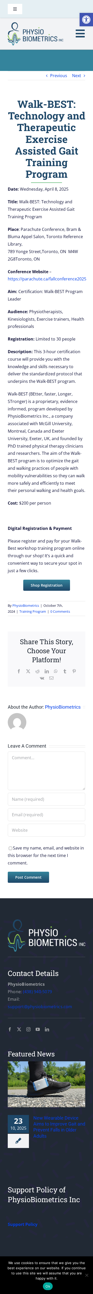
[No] (86, 1275)
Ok (47, 1286)
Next (76, 75)
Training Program (32, 611)
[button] (86, 19)
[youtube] (38, 1029)
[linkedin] (47, 1029)
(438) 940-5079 (37, 991)
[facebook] (10, 1029)
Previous (58, 75)
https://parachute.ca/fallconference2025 (47, 279)
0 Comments (60, 611)
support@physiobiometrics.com (40, 1006)
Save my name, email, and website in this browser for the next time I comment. (46, 855)
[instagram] (28, 1029)
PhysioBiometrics (25, 605)
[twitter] (19, 1029)
